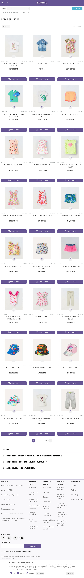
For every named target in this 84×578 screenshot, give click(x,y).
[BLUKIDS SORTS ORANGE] (70, 96)
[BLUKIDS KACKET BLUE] (14, 350)
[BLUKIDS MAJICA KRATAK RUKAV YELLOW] (70, 147)
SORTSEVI (59, 111)
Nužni (14, 573)
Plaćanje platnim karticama (34, 507)
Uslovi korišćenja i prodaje (49, 521)
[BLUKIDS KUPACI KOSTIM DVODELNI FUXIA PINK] (14, 299)
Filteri (78, 8)
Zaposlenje (75, 495)
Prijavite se (32, 546)
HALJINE (59, 61)
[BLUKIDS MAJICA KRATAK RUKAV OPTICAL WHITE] (14, 46)
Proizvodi (21, 12)
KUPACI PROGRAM (61, 162)
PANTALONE (60, 314)
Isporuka (46, 492)
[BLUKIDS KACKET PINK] (70, 350)
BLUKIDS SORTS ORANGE (70, 114)
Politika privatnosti (33, 520)
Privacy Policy (33, 556)
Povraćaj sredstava (46, 507)
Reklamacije (47, 502)
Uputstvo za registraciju (33, 500)
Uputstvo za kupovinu (33, 493)
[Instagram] (9, 538)
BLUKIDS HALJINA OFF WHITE (70, 63)
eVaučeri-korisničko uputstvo (60, 496)
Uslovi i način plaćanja (33, 527)
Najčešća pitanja (77, 499)
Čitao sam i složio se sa (18, 551)
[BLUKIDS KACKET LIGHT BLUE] (14, 400)
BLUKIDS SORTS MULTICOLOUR (70, 215)
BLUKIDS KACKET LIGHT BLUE (13, 418)
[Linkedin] (22, 538)
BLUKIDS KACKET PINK (70, 367)
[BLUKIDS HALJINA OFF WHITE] (70, 46)
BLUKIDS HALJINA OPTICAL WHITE (13, 215)
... (41, 441)
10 (46, 441)
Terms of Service (6, 558)
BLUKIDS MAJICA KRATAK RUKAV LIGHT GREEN (13, 115)
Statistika (22, 573)
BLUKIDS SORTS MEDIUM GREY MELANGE (42, 267)
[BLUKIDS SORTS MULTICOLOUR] (70, 198)
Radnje (73, 490)
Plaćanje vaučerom (32, 514)
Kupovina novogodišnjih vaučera (62, 505)
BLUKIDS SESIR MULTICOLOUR (42, 367)
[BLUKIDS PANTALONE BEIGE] (70, 400)
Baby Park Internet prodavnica (9, 12)
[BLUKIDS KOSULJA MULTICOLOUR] (14, 248)
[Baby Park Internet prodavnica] (42, 2)
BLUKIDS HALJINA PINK (42, 317)
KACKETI (3, 365)
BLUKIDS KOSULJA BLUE (42, 63)
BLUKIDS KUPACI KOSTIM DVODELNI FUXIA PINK (13, 318)
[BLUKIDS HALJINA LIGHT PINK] (14, 147)
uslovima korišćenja (25, 551)
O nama (73, 485)
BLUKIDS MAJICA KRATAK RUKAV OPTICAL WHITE (13, 65)
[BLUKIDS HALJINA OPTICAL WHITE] (14, 198)
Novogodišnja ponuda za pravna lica (62, 523)
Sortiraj (4, 8)
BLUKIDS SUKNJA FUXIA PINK (70, 266)
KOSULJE (31, 61)
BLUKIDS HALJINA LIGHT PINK (13, 165)
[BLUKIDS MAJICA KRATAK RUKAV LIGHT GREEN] (14, 96)
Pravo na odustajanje (47, 514)
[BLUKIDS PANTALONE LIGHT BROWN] (70, 299)
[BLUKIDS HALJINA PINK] (42, 299)
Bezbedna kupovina (60, 488)
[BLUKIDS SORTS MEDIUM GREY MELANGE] (42, 248)
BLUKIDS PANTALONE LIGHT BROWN (70, 318)
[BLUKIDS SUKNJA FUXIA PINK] (70, 248)
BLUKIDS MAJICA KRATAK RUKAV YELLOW (70, 166)
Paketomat (47, 487)
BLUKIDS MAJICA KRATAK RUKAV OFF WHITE (42, 419)
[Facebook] (3, 538)
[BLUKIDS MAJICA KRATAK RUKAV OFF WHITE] (42, 400)
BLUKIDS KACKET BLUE (13, 367)
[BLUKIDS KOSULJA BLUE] (42, 46)
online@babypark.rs (12, 495)
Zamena (46, 497)
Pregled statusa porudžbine (48, 528)
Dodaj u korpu (14, 79)
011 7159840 (10, 490)
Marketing (32, 573)
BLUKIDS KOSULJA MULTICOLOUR (13, 266)
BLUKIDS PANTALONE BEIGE (70, 418)
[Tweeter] (15, 538)
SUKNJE (59, 263)
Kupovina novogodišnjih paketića (62, 514)
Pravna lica (32, 487)
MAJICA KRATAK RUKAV (4, 61)
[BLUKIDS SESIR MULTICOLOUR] (42, 350)
